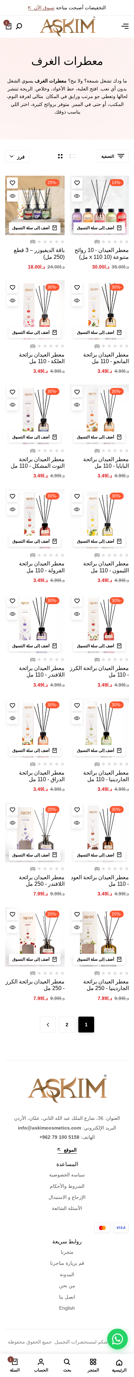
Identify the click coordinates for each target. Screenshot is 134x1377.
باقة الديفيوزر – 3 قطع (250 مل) (39, 253)
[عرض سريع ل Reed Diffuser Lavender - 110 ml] (12, 614)
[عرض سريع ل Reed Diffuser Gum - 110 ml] (12, 300)
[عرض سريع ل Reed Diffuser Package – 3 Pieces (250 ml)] (12, 196)
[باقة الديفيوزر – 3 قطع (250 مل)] (35, 205)
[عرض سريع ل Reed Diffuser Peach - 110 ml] (12, 718)
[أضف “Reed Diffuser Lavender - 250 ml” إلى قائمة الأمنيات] (12, 809)
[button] (99, 227)
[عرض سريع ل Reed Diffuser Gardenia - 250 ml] (76, 927)
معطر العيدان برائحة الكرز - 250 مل (35, 985)
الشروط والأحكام (67, 1186)
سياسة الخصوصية (67, 1174)
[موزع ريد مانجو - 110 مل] (99, 310)
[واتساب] (117, 1339)
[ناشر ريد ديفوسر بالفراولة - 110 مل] (35, 519)
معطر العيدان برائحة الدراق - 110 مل (42, 776)
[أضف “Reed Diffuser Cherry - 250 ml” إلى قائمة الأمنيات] (12, 914)
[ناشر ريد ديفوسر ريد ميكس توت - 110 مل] (35, 414)
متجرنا (67, 1252)
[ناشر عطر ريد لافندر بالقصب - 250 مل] (35, 832)
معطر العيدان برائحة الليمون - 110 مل (106, 567)
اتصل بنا (67, 1297)
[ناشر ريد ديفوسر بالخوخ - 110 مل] (35, 728)
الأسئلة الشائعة (67, 1208)
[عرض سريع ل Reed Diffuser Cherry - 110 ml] (76, 614)
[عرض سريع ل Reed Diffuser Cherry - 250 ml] (12, 927)
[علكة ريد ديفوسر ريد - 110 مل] (35, 310)
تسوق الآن (44, 7)
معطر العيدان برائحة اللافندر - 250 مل (42, 880)
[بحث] (19, 26)
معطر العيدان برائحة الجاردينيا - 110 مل (106, 776)
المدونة (67, 1274)
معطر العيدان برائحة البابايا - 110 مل (106, 462)
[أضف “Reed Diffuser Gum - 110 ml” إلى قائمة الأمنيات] (12, 287)
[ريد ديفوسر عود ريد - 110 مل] (99, 832)
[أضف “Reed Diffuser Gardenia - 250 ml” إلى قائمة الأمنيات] (76, 914)
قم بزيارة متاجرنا (67, 1263)
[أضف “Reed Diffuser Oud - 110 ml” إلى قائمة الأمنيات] (76, 809)
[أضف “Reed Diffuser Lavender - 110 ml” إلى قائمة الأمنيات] (12, 601)
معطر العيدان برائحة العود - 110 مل (100, 880)
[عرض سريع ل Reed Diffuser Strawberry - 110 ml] (12, 509)
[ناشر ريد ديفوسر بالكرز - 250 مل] (35, 937)
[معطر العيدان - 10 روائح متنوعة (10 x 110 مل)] (99, 205)
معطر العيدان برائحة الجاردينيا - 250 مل (106, 985)
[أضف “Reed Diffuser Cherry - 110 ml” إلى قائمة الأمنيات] (76, 601)
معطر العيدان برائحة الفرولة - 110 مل (42, 567)
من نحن (67, 1285)
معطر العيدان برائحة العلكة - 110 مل (42, 358)
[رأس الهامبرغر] (125, 26)
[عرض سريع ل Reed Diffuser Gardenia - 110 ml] (76, 718)
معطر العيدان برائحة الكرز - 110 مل (99, 671)
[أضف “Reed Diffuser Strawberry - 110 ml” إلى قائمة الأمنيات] (12, 496)
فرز (21, 156)
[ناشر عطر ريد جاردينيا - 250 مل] (99, 937)
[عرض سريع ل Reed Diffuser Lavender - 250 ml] (12, 822)
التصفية (107, 156)
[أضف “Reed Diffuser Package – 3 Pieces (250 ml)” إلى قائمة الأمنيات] (12, 182)
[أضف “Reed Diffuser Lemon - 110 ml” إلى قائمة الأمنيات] (76, 496)
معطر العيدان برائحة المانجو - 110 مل (106, 358)
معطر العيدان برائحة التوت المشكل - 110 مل (38, 462)
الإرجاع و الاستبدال (67, 1197)
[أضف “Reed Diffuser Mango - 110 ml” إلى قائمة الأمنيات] (76, 287)
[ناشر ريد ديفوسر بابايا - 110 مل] (99, 414)
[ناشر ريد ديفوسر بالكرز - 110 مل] (99, 623)
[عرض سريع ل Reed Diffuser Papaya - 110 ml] (76, 404)
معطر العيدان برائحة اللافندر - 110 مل (42, 671)
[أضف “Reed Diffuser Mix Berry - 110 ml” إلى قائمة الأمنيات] (12, 391)
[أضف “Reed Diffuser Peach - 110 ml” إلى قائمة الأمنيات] (12, 705)
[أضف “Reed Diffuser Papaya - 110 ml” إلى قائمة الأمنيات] (76, 391)
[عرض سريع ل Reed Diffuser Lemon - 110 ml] (76, 509)
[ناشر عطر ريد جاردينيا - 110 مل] (99, 728)
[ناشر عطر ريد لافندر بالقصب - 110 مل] (35, 623)
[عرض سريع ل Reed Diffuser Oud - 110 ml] (76, 822)
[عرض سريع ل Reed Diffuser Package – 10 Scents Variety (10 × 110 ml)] (76, 196)
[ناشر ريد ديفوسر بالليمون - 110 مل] (99, 519)
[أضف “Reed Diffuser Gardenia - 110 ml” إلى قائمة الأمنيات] (76, 705)
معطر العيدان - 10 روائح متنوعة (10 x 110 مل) (102, 253)
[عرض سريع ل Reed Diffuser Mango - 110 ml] (76, 300)
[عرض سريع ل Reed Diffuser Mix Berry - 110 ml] (12, 404)
